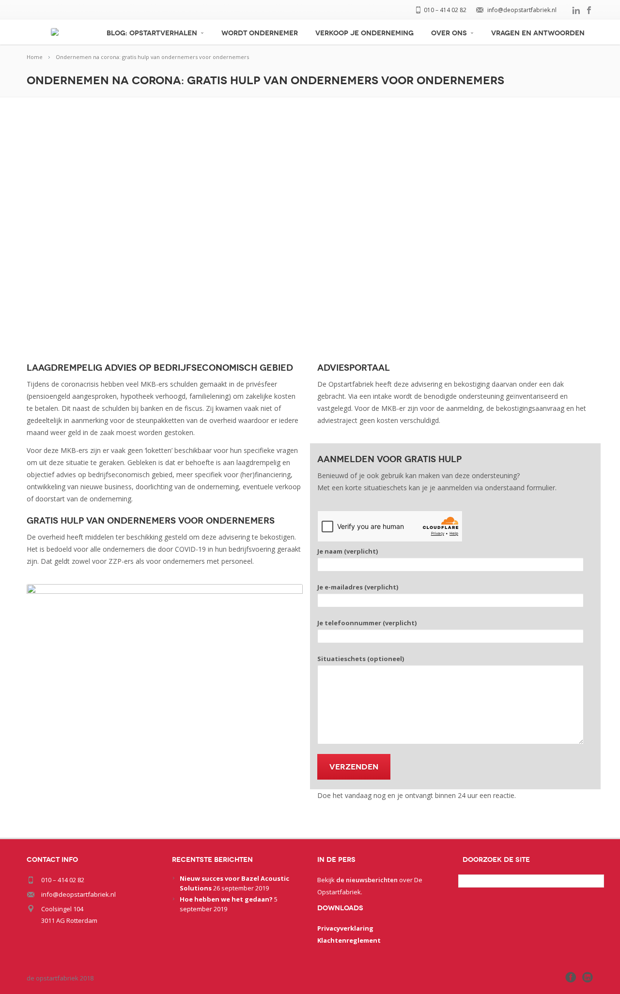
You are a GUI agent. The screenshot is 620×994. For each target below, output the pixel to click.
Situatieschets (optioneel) (360, 658)
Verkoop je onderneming (364, 33)
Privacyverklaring (345, 928)
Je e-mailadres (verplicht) (357, 587)
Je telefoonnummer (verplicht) (367, 622)
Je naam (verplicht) (347, 551)
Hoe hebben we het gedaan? (226, 899)
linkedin (576, 10)
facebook (589, 10)
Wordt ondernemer (259, 33)
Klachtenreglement (349, 940)
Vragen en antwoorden (538, 33)
